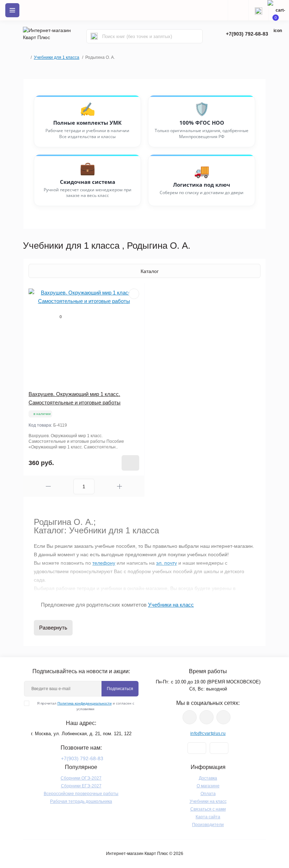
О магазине (208, 785)
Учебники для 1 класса (56, 57)
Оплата (208, 793)
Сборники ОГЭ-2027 (81, 778)
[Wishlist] (134, 294)
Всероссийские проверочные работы (81, 793)
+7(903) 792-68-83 (247, 34)
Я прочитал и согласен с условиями (85, 706)
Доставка (208, 778)
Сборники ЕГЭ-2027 (81, 785)
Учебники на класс (208, 801)
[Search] (94, 36)
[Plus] (119, 486)
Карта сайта (208, 816)
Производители (208, 824)
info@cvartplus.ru (208, 733)
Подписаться (120, 688)
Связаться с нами (208, 809)
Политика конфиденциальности (84, 703)
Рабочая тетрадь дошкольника (81, 801)
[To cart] (130, 463)
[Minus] (48, 486)
